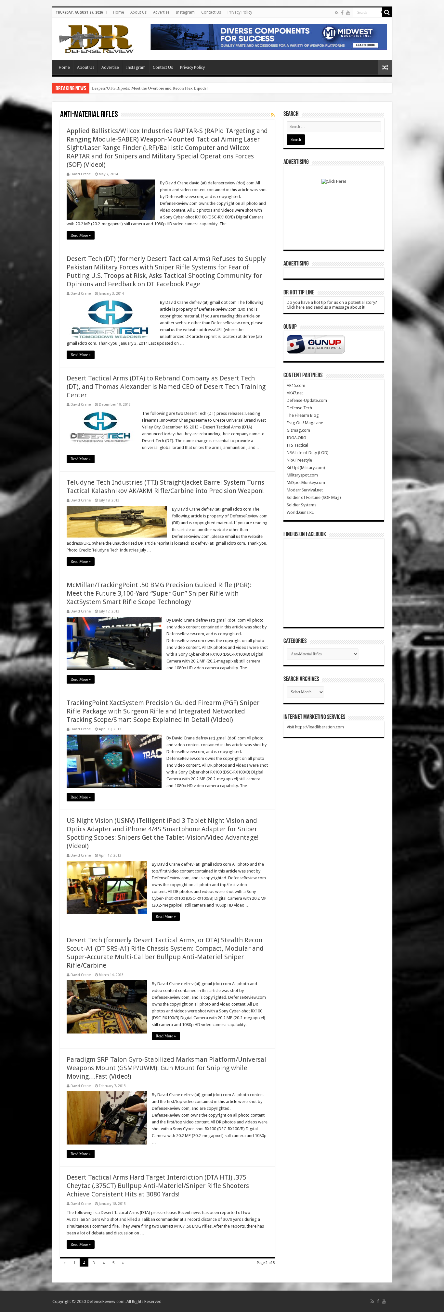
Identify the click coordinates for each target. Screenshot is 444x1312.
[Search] (387, 12)
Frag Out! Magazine (305, 422)
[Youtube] (348, 13)
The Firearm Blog (303, 415)
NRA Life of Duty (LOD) (308, 452)
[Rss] (336, 13)
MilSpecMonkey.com (306, 482)
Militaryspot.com (302, 475)
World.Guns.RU (301, 512)
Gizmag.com (298, 430)
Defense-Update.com (307, 400)
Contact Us (211, 12)
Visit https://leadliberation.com (315, 726)
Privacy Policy (240, 12)
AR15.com (296, 385)
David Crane (81, 174)
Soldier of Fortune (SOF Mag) (314, 497)
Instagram (185, 12)
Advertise (161, 12)
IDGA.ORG (296, 437)
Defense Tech (299, 407)
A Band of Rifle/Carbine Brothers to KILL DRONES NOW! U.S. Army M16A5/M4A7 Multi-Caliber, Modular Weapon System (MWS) (209, 88)
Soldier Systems (301, 504)
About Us (138, 12)
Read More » (81, 235)
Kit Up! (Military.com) (306, 467)
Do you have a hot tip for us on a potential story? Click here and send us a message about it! (332, 305)
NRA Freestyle (299, 460)
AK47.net (295, 392)
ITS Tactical (297, 445)
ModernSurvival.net (305, 490)
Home (118, 12)
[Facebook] (342, 13)
